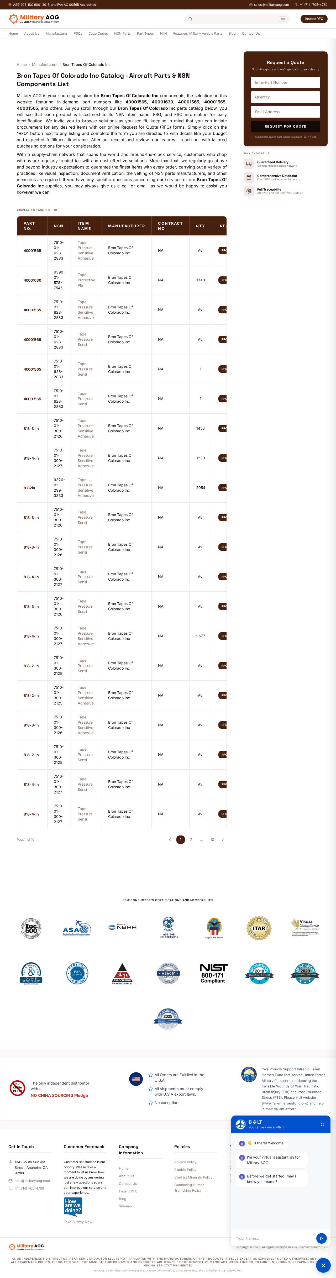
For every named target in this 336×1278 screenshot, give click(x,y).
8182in (29, 488)
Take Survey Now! (78, 1222)
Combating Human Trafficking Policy (189, 1187)
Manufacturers (44, 64)
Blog (232, 33)
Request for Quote (286, 126)
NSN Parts (122, 33)
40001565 (32, 250)
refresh (322, 1124)
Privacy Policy (185, 1162)
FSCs (78, 33)
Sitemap (125, 1206)
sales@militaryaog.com (271, 5)
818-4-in (31, 458)
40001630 (32, 280)
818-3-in (31, 428)
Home (13, 33)
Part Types (145, 33)
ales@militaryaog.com (32, 1181)
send (321, 1238)
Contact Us (251, 33)
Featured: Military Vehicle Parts (197, 33)
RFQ (225, 250)
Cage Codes (98, 33)
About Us (31, 33)
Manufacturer (56, 33)
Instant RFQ (314, 19)
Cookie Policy (185, 1169)
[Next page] (222, 839)
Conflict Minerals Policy (193, 1177)
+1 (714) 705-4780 (314, 5)
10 (212, 839)
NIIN (163, 33)
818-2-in (31, 666)
